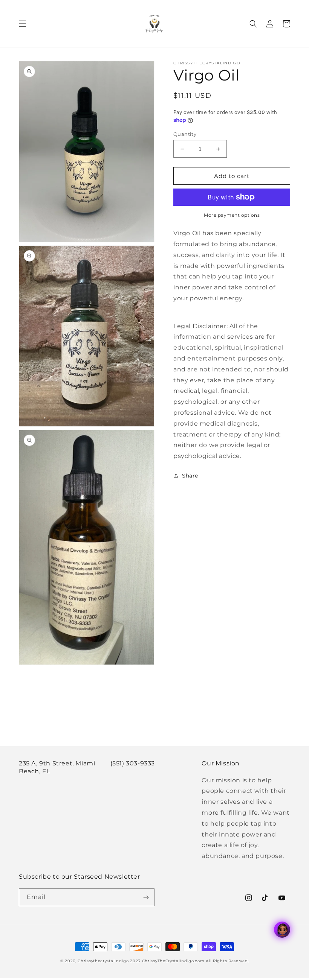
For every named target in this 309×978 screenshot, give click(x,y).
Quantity (184, 134)
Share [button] (190, 475)
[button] (22, 23)
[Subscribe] (146, 897)
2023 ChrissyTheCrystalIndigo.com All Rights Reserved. (189, 960)
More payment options (232, 215)
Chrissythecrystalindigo (103, 960)
